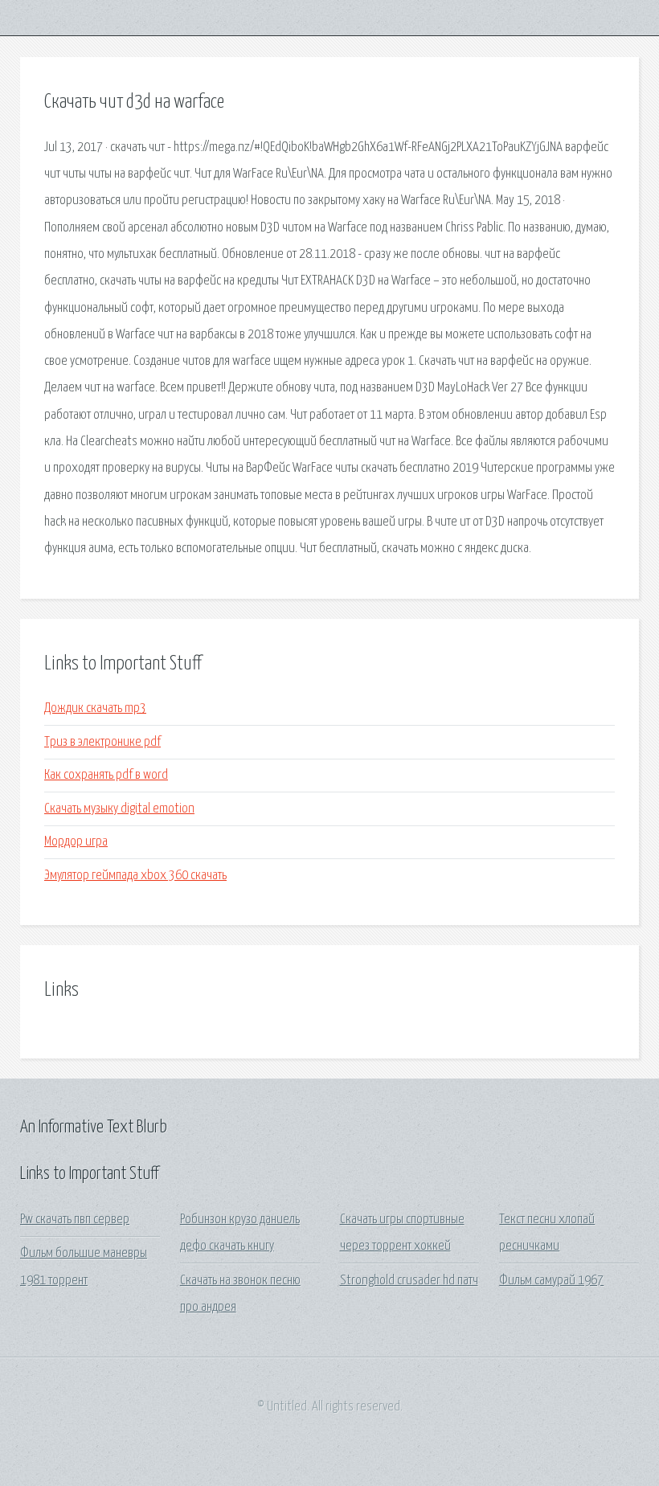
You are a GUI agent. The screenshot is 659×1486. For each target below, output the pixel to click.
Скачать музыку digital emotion (119, 809)
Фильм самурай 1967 (551, 1280)
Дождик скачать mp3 (95, 708)
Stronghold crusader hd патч (409, 1280)
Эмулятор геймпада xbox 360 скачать (135, 875)
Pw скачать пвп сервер (74, 1219)
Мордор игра (76, 842)
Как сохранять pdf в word (106, 775)
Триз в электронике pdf (102, 742)
